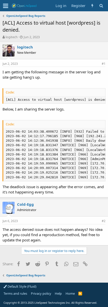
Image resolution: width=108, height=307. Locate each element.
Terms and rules (15, 293)
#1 (103, 64)
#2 (103, 221)
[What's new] (92, 5)
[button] (5, 6)
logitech (12, 37)
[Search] (101, 5)
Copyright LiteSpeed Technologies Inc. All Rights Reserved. (50, 302)
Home (70, 293)
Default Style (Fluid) (21, 286)
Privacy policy (41, 293)
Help (58, 293)
